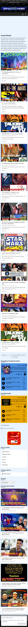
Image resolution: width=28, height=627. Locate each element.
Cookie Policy (4, 621)
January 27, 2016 (11, 254)
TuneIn (3, 459)
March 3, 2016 (11, 75)
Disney (15, 502)
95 (16, 355)
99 (25, 355)
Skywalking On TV (17, 218)
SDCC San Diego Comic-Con (13, 554)
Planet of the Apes (5, 130)
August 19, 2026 (11, 536)
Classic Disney (4, 502)
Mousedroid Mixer (16, 189)
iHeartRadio (5, 464)
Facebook (8, 0)
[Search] (26, 14)
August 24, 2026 (11, 510)
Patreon (17, 0)
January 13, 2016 (11, 315)
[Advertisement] (14, 25)
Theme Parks (9, 279)
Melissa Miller (5, 586)
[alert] (14, 428)
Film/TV (23, 502)
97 (20, 355)
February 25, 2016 (12, 104)
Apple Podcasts (23, 0)
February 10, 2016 (12, 194)
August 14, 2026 (11, 586)
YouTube (13, 0)
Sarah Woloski (5, 75)
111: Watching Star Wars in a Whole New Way (12, 163)
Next (16, 357)
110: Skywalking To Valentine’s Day (10, 192)
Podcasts (4, 68)
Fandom (3, 578)
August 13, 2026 (11, 611)
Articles (3, 553)
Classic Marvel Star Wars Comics (7, 249)
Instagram (3, 0)
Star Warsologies (10, 579)
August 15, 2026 (11, 561)
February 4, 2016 (11, 225)
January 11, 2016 (11, 344)
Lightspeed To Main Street (7, 189)
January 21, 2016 (11, 285)
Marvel (3, 504)
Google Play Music (6, 454)
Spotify (17, 2)
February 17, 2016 (12, 165)
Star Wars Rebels (10, 68)
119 (13, 357)
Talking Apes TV (12, 130)
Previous (4, 355)
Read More (4, 80)
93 (11, 355)
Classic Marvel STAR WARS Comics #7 (11, 253)
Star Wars (23, 504)
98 (23, 355)
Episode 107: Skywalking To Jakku (10, 313)
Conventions (10, 502)
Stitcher (4, 462)
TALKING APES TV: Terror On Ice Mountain (12, 134)
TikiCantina (16, 68)
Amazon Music (12, 2)
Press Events (4, 554)
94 (14, 355)
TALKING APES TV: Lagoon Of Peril (10, 342)
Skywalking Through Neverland (15, 504)
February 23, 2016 (12, 135)
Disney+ (19, 502)
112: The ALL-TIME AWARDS (8, 103)
